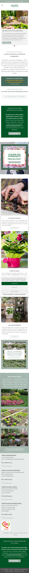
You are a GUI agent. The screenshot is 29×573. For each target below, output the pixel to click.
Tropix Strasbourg (7, 466)
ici (25, 386)
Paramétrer (14, 291)
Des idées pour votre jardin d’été (12, 30)
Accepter (14, 283)
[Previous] (2, 27)
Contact (11, 569)
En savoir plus (6, 42)
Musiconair (21, 571)
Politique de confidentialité (8, 294)
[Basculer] (1, 1)
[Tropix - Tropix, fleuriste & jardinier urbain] (14, 5)
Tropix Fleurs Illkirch (8, 499)
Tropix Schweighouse (8, 518)
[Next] (26, 27)
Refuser (14, 287)
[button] (2, 5)
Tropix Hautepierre (7, 483)
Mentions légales (9, 571)
